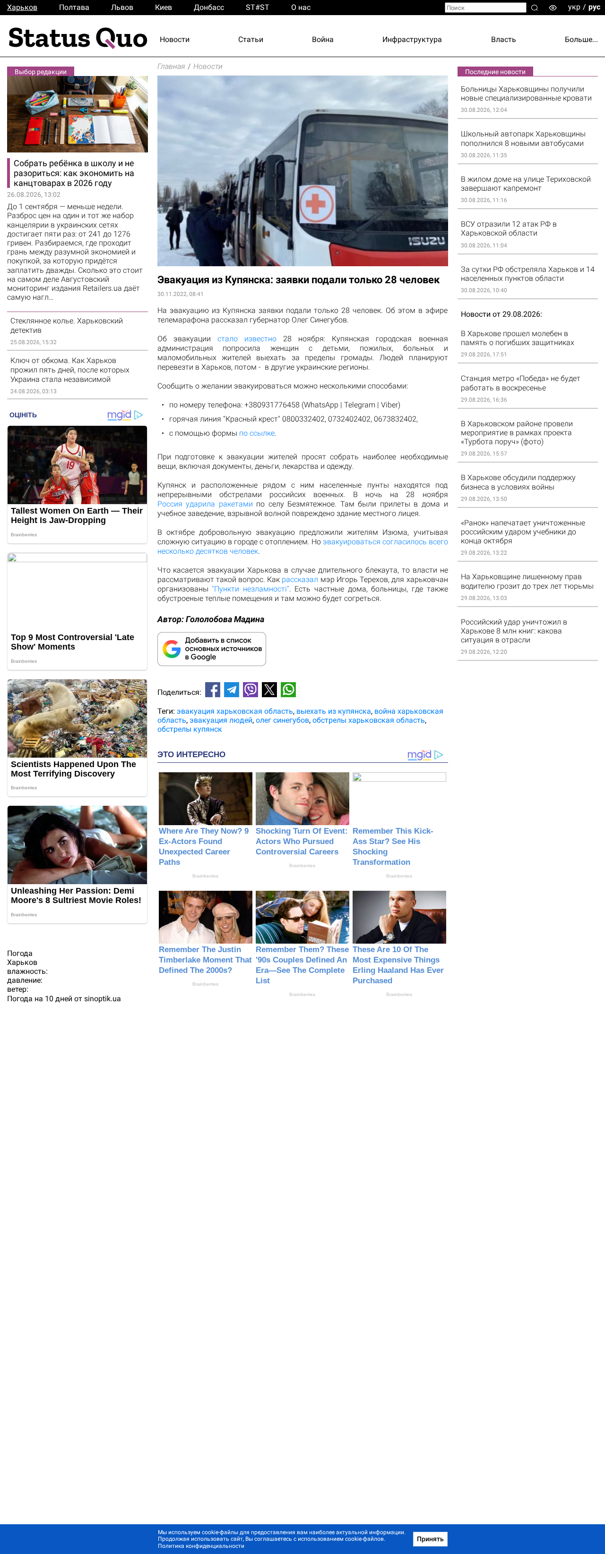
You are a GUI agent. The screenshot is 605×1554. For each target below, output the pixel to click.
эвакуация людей (221, 720)
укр (574, 6)
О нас (301, 7)
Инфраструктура (412, 39)
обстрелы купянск (189, 729)
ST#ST (257, 7)
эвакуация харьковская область (235, 711)
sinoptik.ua (102, 998)
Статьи (250, 39)
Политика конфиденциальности (201, 1546)
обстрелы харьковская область (368, 720)
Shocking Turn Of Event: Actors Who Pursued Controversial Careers (302, 841)
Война (323, 39)
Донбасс (209, 7)
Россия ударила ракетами (205, 503)
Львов (122, 7)
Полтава (74, 7)
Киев (163, 7)
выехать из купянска (333, 711)
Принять (430, 1539)
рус (594, 6)
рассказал (300, 579)
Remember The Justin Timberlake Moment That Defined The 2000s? (205, 960)
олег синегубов (282, 720)
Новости (175, 39)
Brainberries (205, 875)
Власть (503, 39)
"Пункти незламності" (250, 588)
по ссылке (257, 433)
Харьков (22, 7)
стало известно (244, 338)
